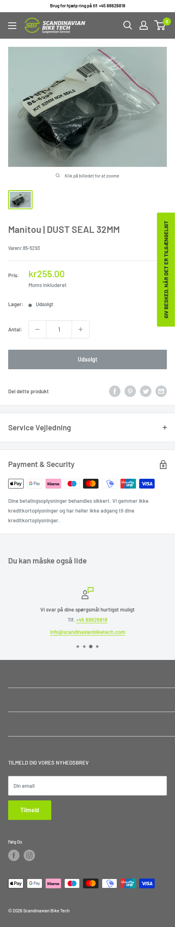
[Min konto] (144, 25)
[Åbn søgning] (127, 25)
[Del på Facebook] (114, 391)
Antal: (15, 329)
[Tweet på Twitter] (145, 391)
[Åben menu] (12, 25)
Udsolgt (87, 359)
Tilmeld (29, 809)
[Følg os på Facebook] (14, 855)
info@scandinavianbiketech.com (87, 632)
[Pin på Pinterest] (130, 391)
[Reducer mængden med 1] (37, 329)
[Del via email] (161, 391)
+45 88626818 (91, 619)
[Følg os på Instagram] (29, 855)
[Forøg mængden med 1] (80, 329)
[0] (160, 25)
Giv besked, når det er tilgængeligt (166, 269)
